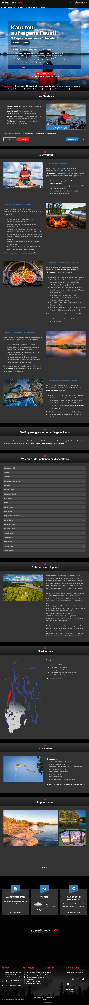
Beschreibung (7, 89)
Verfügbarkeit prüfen (44, 73)
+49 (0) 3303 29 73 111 (79, 2)
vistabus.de (48, 1002)
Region (46, 89)
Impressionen (63, 89)
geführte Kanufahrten (33, 981)
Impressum (37, 997)
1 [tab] (42, 867)
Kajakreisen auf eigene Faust (35, 975)
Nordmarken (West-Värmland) (67, 269)
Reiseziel (38, 89)
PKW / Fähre (40, 133)
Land (54, 89)
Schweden (52, 173)
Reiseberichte (51, 975)
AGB (43, 997)
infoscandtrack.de (14, 985)
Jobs (42, 7)
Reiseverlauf (19, 89)
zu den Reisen (16, 912)
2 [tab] (44, 867)
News (49, 972)
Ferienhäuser (30, 979)
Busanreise (29, 133)
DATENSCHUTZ (50, 997)
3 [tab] (46, 867)
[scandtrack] (44, 934)
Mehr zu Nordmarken (56, 679)
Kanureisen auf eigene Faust (35, 972)
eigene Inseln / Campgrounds (35, 977)
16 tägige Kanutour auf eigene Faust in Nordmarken (46, 443)
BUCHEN (23, 139)
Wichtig (29, 89)
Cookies (44, 999)
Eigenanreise (51, 133)
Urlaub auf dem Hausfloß (33, 983)
